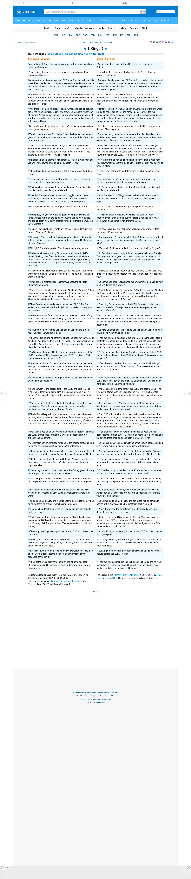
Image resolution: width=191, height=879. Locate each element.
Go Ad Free (6, 867)
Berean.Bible (111, 578)
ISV (76, 54)
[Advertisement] (95, 648)
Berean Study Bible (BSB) (126, 575)
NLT (95, 54)
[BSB (49, 54)
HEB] (101, 54)
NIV (91, 54)
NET (86, 54)
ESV (60, 54)
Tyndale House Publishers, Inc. (66, 581)
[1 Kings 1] (3, 400)
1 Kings (25, 42)
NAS (80, 54)
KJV (71, 54)
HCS (66, 54)
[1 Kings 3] (187, 400)
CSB (55, 54)
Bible (20, 42)
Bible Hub (95, 591)
